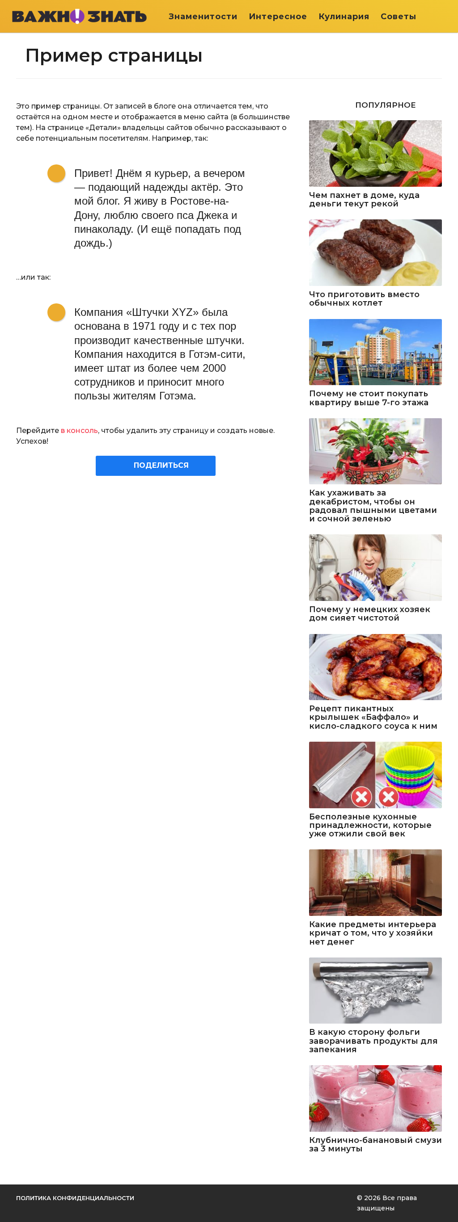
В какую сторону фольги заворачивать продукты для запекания (373, 1041)
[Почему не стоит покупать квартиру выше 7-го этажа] (375, 352)
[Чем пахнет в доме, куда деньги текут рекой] (375, 153)
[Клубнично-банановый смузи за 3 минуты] (375, 1098)
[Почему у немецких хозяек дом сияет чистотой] (375, 567)
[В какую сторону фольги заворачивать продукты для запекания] (375, 990)
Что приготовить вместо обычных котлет (364, 299)
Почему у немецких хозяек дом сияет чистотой (369, 614)
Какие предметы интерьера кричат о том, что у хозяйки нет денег (372, 933)
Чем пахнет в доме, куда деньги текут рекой (364, 200)
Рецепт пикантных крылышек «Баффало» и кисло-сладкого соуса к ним (373, 718)
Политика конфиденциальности (75, 1197)
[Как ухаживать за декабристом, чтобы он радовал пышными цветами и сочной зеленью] (375, 451)
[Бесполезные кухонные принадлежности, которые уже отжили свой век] (375, 775)
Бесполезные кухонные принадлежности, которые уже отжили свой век (370, 826)
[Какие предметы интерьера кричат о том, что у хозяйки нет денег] (375, 882)
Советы (398, 16)
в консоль (79, 430)
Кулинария (343, 16)
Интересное (278, 16)
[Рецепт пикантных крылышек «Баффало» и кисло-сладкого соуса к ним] (375, 667)
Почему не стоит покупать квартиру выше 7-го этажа (368, 398)
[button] (443, 16)
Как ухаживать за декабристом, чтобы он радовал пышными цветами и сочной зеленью (373, 506)
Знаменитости (203, 16)
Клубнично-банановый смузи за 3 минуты (375, 1145)
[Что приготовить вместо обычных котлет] (375, 252)
